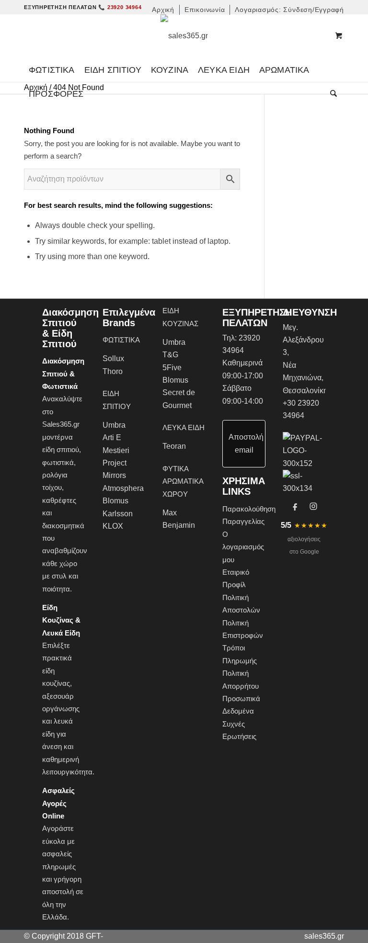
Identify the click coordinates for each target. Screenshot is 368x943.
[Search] (331, 94)
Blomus (115, 501)
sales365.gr (324, 936)
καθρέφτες (59, 500)
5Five (172, 368)
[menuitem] (163, 10)
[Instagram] (313, 506)
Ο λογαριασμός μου (243, 547)
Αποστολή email (246, 443)
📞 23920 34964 (119, 7)
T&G (170, 355)
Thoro (113, 371)
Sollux (113, 358)
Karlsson (118, 514)
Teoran (174, 446)
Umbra (114, 425)
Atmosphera (123, 488)
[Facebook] (295, 506)
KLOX (113, 526)
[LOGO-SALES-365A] (184, 35)
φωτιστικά (58, 462)
